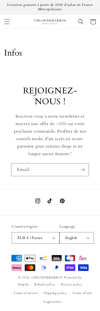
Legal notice (53, 302)
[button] (7, 22)
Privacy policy (71, 284)
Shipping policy (55, 293)
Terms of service (25, 293)
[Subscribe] (82, 169)
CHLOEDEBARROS (47, 277)
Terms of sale (82, 293)
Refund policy (44, 284)
